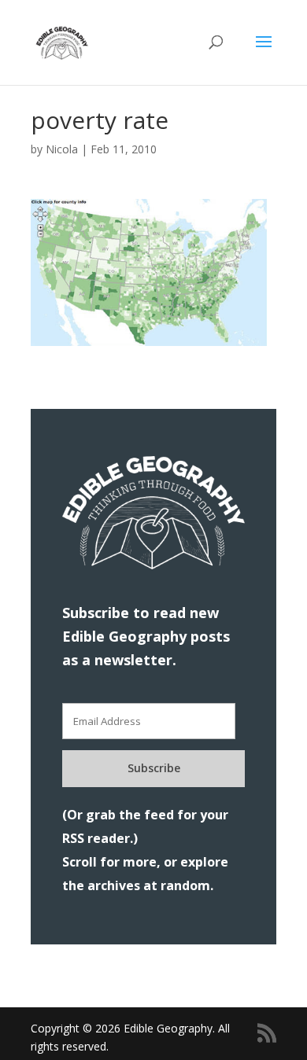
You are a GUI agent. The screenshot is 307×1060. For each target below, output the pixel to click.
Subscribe (154, 767)
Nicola (62, 149)
